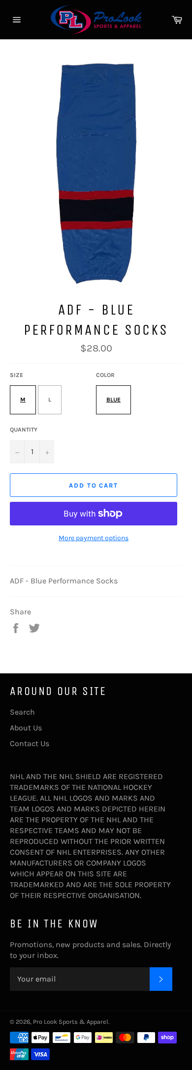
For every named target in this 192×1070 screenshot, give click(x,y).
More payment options (93, 538)
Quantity (23, 429)
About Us (26, 727)
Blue (113, 399)
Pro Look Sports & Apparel (70, 1021)
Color (105, 375)
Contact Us (29, 743)
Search (22, 712)
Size (16, 375)
